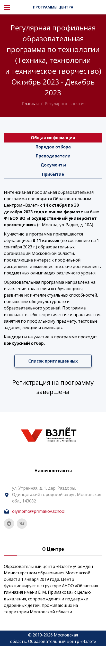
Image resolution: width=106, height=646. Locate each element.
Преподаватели (53, 156)
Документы (53, 165)
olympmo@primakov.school (38, 511)
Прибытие (53, 174)
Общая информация (53, 137)
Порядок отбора (53, 147)
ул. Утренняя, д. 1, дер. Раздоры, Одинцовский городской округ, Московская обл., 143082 (56, 494)
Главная (30, 103)
